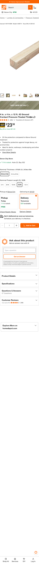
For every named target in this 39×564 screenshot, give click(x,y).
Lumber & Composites (15, 18)
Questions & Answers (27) (24, 120)
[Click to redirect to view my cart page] (35, 7)
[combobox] (17, 7)
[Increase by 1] (16, 225)
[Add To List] (30, 117)
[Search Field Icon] (30, 7)
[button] (19, 276)
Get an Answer (19, 256)
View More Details (9, 152)
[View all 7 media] (37, 95)
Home (2, 18)
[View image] (2, 95)
